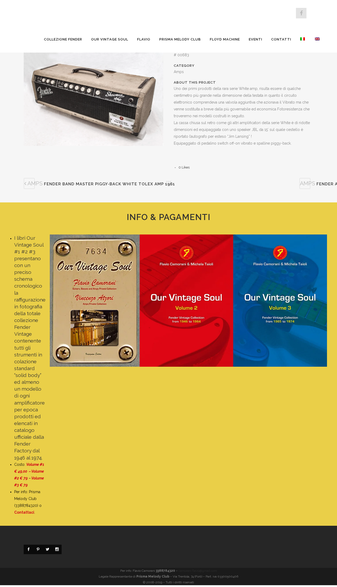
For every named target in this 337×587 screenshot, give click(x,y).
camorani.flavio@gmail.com (198, 571)
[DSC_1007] (93, 101)
